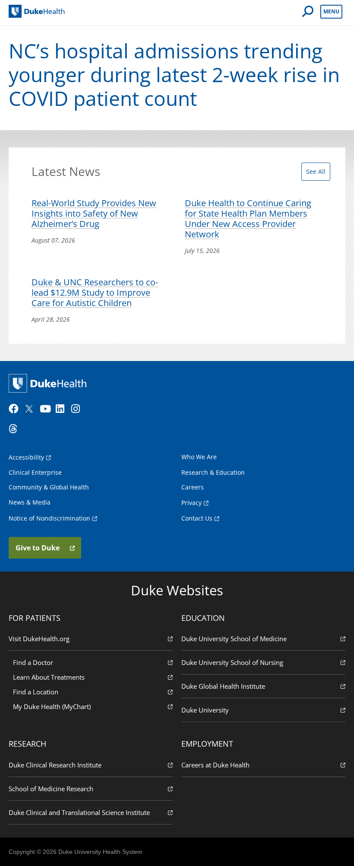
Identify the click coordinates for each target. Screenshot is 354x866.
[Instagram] (78, 409)
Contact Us (196, 518)
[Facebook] (15, 409)
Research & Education (213, 472)
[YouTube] (47, 409)
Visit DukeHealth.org (39, 638)
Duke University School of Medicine (234, 638)
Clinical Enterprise (35, 472)
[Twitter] (31, 409)
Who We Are (199, 457)
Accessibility (26, 457)
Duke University (205, 710)
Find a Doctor (33, 662)
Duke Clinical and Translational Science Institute (79, 812)
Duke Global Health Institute (223, 686)
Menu (331, 11)
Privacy (191, 503)
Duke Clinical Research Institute (55, 765)
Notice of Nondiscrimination (49, 518)
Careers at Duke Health (215, 765)
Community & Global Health (49, 487)
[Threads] (15, 429)
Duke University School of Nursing (232, 662)
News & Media (30, 502)
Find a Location (35, 691)
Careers (192, 487)
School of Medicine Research (51, 788)
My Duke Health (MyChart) (52, 706)
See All (316, 171)
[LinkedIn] (63, 409)
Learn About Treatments (49, 677)
